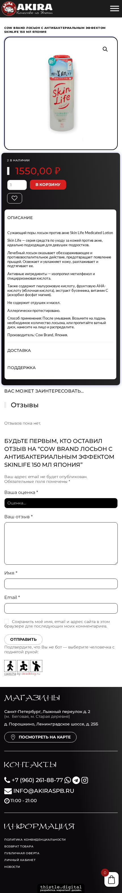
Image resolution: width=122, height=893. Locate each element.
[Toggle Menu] (114, 8)
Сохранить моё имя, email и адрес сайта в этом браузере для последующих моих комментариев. (57, 624)
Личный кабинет (19, 860)
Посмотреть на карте (45, 737)
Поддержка (21, 367)
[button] (105, 49)
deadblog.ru (31, 674)
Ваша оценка (21, 492)
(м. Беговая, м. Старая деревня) (47, 714)
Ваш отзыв (18, 516)
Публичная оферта (21, 853)
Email (12, 597)
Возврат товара (18, 846)
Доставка (19, 350)
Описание (20, 217)
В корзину (47, 184)
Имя (10, 573)
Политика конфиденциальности (35, 839)
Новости (12, 867)
